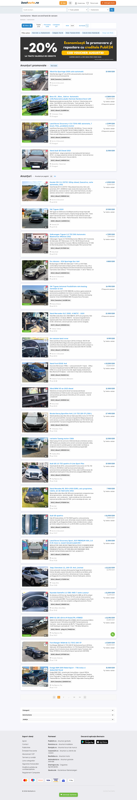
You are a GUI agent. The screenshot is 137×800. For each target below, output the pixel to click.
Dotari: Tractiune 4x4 (72, 33)
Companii (56, 25)
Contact (25, 744)
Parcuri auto (94, 3)
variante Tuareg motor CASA (62, 439)
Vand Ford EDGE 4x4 (58, 363)
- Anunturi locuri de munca (62, 747)
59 (80, 697)
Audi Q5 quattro (56, 516)
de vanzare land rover (59, 338)
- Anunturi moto (59, 756)
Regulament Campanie (31, 773)
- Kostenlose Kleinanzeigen (62, 770)
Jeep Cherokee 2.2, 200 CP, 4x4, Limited (66, 568)
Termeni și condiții (29, 757)
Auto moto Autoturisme (40, 33)
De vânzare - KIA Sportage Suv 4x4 (64, 261)
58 (74, 697)
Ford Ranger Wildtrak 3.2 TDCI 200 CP (65, 643)
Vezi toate (54, 65)
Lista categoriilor (28, 761)
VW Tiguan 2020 (56, 209)
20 (51, 176)
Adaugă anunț (109, 3)
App (64, 3)
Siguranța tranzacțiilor (30, 764)
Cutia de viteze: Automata (90, 33)
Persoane (47, 25)
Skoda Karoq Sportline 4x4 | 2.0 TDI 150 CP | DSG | (71, 414)
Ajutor (24, 741)
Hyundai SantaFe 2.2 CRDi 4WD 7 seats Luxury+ (69, 593)
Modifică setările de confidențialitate (29, 768)
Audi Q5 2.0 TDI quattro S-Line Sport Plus (67, 464)
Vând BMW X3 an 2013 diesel (61, 388)
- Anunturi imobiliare (60, 744)
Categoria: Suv (57, 33)
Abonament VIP (28, 754)
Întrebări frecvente (29, 751)
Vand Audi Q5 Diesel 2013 (60, 151)
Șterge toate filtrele (107, 33)
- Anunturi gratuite (59, 741)
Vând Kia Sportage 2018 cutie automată (66, 72)
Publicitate (26, 747)
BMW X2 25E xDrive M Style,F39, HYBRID (66, 618)
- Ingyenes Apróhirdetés (57, 766)
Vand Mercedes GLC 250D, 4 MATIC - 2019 (67, 313)
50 (55, 176)
